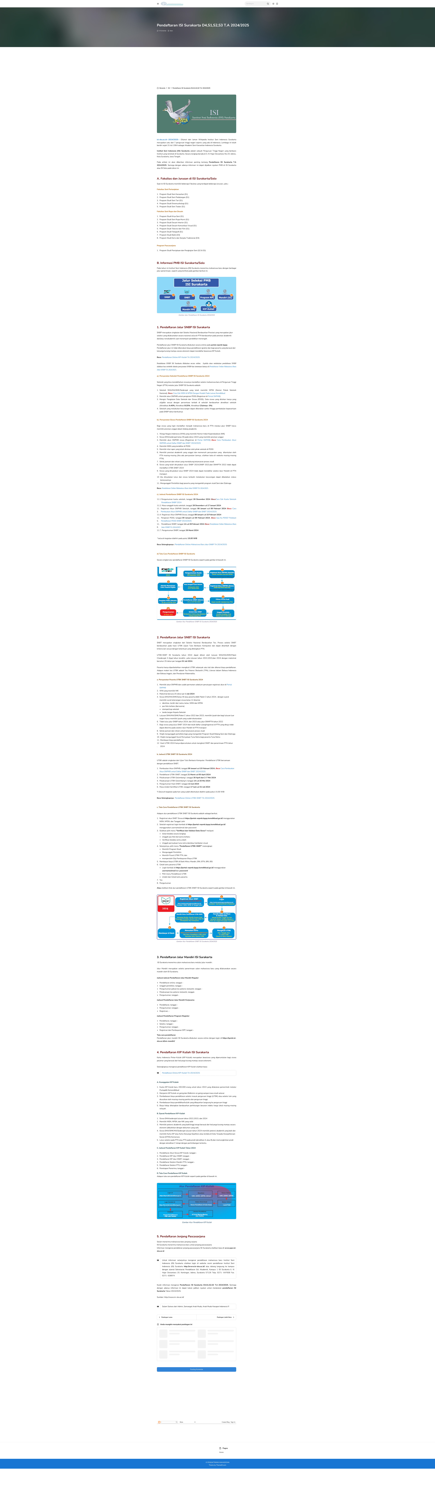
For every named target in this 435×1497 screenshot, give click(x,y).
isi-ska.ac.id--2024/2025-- (168, 139)
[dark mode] (273, 4)
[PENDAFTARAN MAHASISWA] (172, 3)
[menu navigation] (158, 4)
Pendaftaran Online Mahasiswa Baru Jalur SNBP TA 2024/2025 (201, 544)
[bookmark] (277, 4)
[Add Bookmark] (170, 31)
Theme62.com (221, 1465)
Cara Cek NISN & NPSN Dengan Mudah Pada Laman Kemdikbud (199, 393)
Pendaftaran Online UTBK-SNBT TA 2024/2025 (194, 798)
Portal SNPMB (214, 396)
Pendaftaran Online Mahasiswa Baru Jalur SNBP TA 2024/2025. (185, 488)
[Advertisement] (217, 66)
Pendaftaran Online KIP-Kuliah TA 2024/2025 (181, 357)
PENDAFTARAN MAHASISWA (218, 1462)
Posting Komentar (196, 1369)
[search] (268, 4)
